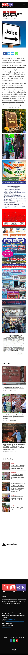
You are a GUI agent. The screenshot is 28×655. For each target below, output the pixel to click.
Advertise (21, 637)
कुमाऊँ (8, 12)
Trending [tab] (10, 459)
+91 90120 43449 (10, 619)
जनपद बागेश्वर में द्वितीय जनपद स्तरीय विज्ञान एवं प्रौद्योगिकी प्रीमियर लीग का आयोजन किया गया (18, 498)
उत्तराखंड (4, 12)
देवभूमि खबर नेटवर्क (7, 18)
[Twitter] (8, 53)
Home (5, 637)
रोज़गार (15, 12)
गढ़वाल (11, 12)
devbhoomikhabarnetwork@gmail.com (15, 621)
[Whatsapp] (16, 53)
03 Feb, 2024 (14, 18)
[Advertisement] (14, 527)
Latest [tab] (4, 459)
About (10, 637)
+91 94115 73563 (6, 627)
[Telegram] (12, 53)
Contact (15, 637)
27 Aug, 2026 (13, 390)
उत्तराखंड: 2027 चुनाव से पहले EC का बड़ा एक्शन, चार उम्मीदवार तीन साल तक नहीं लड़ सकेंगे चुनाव (18, 467)
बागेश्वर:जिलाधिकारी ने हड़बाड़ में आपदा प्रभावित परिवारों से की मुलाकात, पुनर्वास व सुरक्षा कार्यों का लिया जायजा (13, 416)
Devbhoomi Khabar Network (15, 645)
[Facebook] (5, 53)
